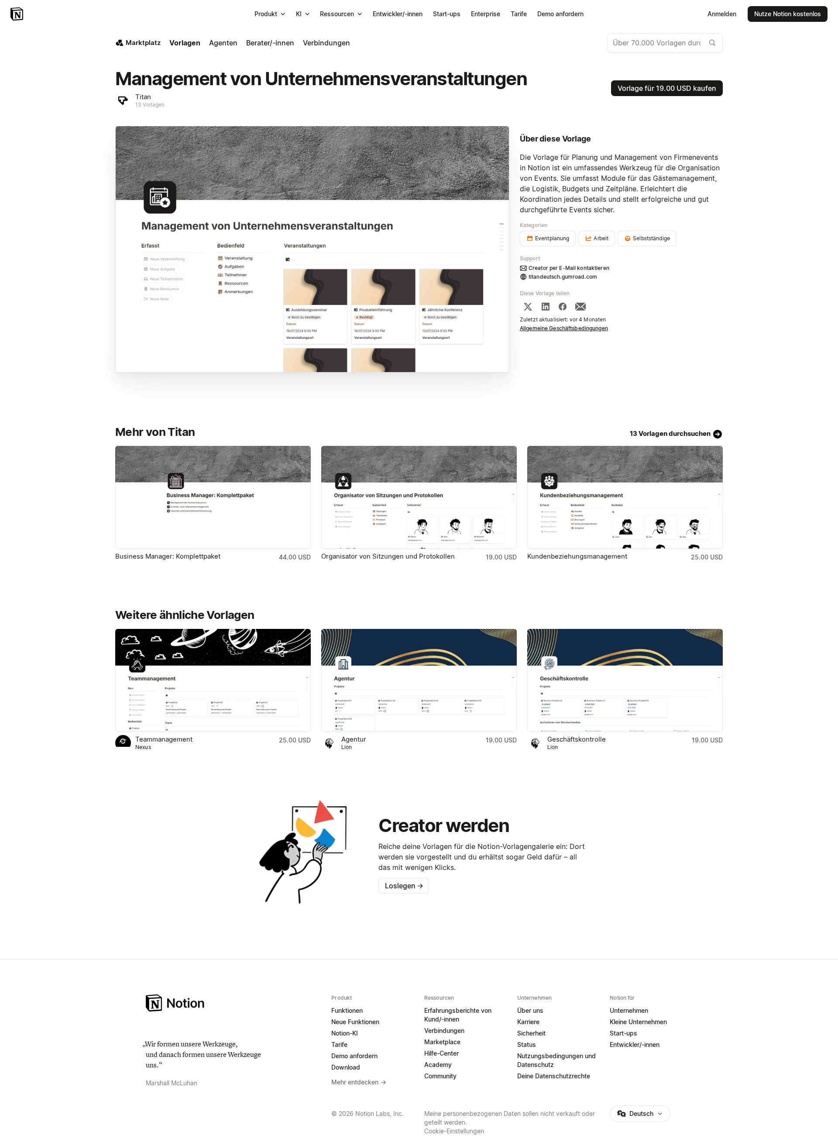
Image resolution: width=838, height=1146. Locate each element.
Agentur (353, 739)
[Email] (580, 306)
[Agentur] (419, 680)
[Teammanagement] (213, 680)
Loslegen (404, 885)
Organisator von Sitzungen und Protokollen (388, 556)
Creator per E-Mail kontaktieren (569, 268)
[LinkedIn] (545, 306)
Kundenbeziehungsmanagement (577, 556)
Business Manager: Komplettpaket (167, 556)
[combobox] (665, 42)
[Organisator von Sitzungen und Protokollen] (419, 497)
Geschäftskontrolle (576, 739)
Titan (143, 97)
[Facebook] (563, 306)
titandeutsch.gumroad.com (563, 276)
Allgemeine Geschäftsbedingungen (564, 328)
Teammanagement (163, 739)
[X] (528, 306)
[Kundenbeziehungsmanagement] (625, 497)
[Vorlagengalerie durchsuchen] (712, 43)
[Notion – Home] (233, 1002)
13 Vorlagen (150, 104)
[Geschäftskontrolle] (625, 680)
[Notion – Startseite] (17, 14)
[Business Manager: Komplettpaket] (213, 497)
